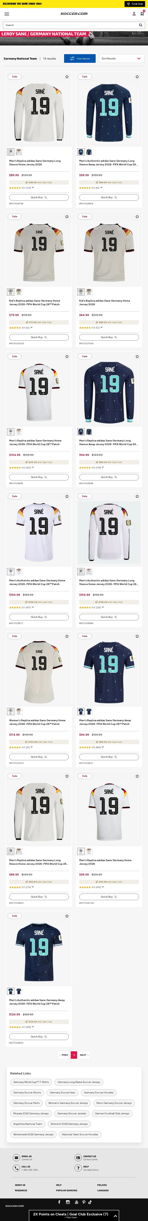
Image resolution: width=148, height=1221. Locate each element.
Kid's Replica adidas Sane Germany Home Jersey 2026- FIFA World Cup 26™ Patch (34, 302)
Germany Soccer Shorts (27, 1092)
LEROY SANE (14, 33)
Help (59, 1185)
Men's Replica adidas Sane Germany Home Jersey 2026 (105, 862)
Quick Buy (37, 197)
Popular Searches (66, 1190)
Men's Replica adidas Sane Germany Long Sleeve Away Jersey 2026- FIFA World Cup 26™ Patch (108, 442)
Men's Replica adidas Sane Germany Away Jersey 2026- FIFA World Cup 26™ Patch (105, 722)
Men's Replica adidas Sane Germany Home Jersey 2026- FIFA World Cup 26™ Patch (35, 442)
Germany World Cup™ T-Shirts (31, 1082)
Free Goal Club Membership (20, 4)
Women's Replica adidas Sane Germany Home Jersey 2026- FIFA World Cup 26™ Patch (37, 722)
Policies (102, 1185)
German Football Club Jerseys (112, 1113)
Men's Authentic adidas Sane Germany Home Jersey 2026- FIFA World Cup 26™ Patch (37, 582)
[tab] (32, 1184)
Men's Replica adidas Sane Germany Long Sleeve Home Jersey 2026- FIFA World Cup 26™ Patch (39, 862)
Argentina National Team (27, 1124)
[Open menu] (7, 15)
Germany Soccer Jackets (71, 1113)
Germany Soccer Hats (62, 1092)
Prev (66, 1054)
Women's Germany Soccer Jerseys (68, 1103)
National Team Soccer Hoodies (80, 1134)
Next (85, 1054)
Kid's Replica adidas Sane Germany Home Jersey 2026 (104, 302)
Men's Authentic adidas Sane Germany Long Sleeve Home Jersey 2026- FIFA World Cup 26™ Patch (109, 582)
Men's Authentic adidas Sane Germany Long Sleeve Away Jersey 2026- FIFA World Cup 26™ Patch (108, 162)
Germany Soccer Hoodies (99, 1092)
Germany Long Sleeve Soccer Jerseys (79, 1082)
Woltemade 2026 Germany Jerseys (33, 1134)
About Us (20, 1185)
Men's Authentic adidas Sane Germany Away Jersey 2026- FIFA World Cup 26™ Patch (37, 1002)
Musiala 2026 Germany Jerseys (31, 1113)
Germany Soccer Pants (26, 1103)
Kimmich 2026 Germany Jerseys (69, 1124)
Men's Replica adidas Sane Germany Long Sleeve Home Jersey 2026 (35, 162)
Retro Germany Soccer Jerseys (114, 1103)
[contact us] (14, 1208)
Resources (21, 1190)
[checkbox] (67, 76)
